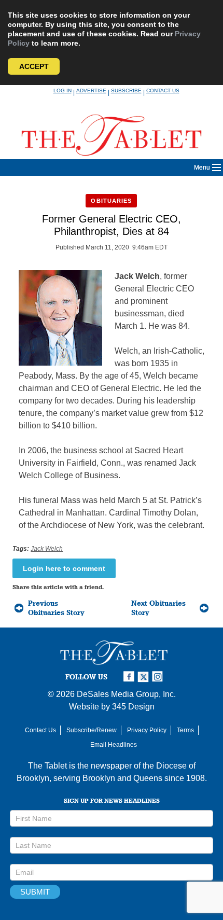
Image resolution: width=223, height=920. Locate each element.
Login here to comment (64, 568)
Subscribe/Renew (91, 730)
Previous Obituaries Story (56, 608)
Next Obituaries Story (158, 608)
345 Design (133, 706)
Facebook (130, 676)
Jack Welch (47, 548)
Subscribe (126, 90)
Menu (202, 167)
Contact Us (162, 90)
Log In (62, 90)
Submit (35, 891)
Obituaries (111, 201)
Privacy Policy (146, 730)
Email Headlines (113, 744)
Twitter (144, 676)
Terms (185, 730)
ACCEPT (34, 66)
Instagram (159, 676)
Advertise (91, 90)
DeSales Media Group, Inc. (126, 694)
